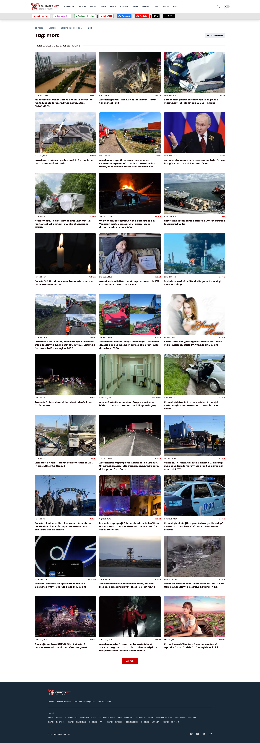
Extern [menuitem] (155, 6)
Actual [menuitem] (103, 6)
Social (158, 95)
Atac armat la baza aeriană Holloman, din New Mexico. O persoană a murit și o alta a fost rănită (127, 585)
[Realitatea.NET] (45, 6)
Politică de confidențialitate (84, 702)
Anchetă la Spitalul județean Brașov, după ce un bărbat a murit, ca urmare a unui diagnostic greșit (128, 404)
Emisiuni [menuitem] (82, 6)
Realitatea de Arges (114, 722)
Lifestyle (92, 579)
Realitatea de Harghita (56, 722)
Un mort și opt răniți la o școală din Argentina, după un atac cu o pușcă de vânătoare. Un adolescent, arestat (193, 526)
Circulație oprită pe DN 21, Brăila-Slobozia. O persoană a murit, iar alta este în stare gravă (61, 646)
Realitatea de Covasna (144, 717)
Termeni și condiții (64, 702)
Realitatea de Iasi (131, 722)
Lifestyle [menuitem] (165, 6)
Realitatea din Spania (171, 722)
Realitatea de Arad (96, 722)
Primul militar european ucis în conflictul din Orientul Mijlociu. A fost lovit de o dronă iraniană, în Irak (194, 585)
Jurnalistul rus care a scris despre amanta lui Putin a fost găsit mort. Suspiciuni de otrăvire (194, 162)
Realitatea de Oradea (164, 717)
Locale (158, 156)
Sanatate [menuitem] (145, 6)
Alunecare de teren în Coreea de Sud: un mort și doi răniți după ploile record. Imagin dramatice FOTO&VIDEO (64, 103)
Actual (158, 277)
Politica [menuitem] (93, 6)
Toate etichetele (216, 35)
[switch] (227, 6)
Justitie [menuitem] (113, 6)
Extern (93, 95)
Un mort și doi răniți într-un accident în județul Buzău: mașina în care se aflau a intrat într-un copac (191, 405)
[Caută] (218, 6)
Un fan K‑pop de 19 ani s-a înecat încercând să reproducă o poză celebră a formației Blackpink (191, 646)
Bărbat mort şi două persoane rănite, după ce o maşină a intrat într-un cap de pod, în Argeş (191, 101)
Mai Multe (130, 661)
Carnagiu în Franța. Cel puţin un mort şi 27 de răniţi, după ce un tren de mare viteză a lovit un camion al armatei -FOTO (193, 466)
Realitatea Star (71, 717)
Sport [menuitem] (175, 6)
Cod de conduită (104, 702)
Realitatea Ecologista (88, 717)
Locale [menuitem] (135, 6)
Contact (51, 702)
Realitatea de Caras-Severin (185, 717)
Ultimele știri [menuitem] (69, 6)
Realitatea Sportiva (55, 717)
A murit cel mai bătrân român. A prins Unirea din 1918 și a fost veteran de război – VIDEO (129, 283)
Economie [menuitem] (124, 6)
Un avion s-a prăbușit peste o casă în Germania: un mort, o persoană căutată (64, 162)
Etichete (52, 28)
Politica (92, 277)
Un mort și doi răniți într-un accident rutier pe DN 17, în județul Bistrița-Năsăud (64, 464)
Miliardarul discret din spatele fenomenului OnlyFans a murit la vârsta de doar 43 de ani (60, 585)
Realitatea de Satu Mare (150, 722)
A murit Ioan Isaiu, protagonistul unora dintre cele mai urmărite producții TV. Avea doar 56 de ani (193, 343)
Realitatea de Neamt (107, 717)
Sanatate (156, 398)
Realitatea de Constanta (77, 722)
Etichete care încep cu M (71, 28)
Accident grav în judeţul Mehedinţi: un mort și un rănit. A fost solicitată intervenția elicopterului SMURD (63, 224)
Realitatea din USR (125, 717)
